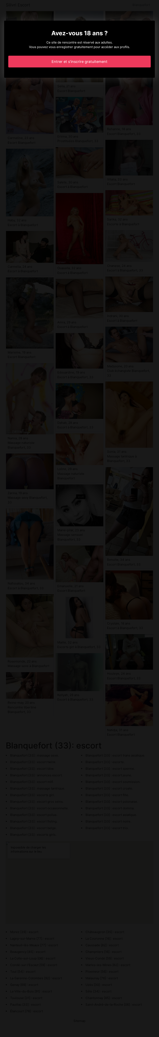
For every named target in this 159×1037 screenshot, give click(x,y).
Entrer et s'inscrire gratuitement (79, 61)
